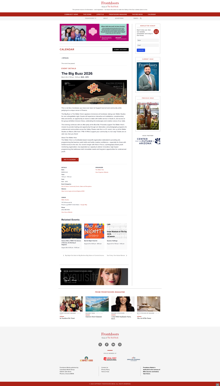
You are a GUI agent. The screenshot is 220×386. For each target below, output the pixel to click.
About (105, 18)
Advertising (119, 18)
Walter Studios (65, 200)
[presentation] (71, 231)
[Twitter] (100, 344)
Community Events (74, 186)
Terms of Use (105, 372)
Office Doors (120, 313)
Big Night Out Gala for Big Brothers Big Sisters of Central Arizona (84, 255)
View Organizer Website (101, 172)
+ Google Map (83, 205)
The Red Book (137, 14)
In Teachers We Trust (67, 318)
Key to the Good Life (142, 313)
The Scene (87, 14)
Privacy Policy (105, 369)
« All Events (65, 58)
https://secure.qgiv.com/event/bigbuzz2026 (72, 191)
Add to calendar (70, 160)
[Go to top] (217, 384)
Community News (71, 14)
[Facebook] (107, 344)
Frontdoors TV (90, 18)
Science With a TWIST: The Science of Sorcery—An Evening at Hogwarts (71, 243)
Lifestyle (100, 14)
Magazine (73, 313)
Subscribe (141, 50)
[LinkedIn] (113, 344)
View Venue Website (66, 212)
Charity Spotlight (65, 313)
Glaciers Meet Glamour (94, 317)
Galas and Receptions (86, 186)
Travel (93, 313)
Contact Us (104, 367)
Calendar (152, 14)
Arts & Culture (65, 186)
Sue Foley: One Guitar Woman (116, 255)
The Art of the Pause (144, 318)
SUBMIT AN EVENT (120, 50)
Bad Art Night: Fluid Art (90, 241)
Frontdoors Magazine (118, 14)
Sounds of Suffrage (112, 241)
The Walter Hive (99, 170)
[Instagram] (120, 344)
